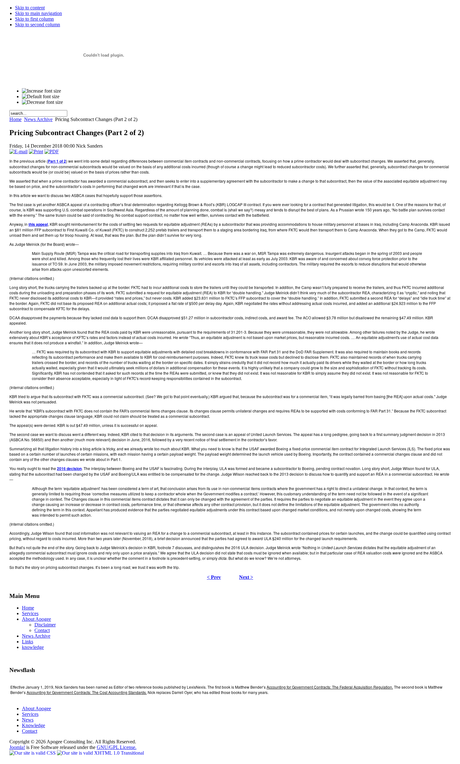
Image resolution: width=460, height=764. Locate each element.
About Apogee (36, 708)
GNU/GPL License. (116, 747)
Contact (29, 731)
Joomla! (17, 747)
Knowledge (33, 725)
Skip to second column (37, 24)
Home (15, 119)
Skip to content (30, 7)
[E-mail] (18, 151)
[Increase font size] (41, 91)
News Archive (38, 119)
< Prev (214, 577)
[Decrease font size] (42, 102)
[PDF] (51, 151)
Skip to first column (34, 19)
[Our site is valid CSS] (33, 753)
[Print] (36, 151)
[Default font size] (40, 96)
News (27, 719)
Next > (246, 577)
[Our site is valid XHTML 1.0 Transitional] (100, 753)
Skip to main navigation (38, 13)
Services (30, 714)
